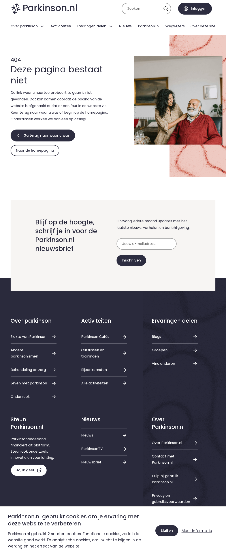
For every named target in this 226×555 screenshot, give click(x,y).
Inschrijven (131, 260)
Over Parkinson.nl (167, 442)
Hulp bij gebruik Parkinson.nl (165, 479)
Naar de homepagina (35, 150)
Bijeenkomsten (94, 369)
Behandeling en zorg (28, 369)
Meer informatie (197, 530)
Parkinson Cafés (95, 336)
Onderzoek (20, 396)
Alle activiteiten (94, 383)
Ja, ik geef (25, 470)
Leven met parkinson (29, 383)
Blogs (156, 336)
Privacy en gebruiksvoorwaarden (171, 498)
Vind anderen (163, 363)
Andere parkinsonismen (24, 353)
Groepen (160, 350)
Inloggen (199, 8)
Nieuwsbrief (91, 462)
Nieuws (87, 435)
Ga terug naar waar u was (46, 135)
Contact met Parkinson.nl (163, 459)
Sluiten (167, 530)
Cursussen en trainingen (92, 353)
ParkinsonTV (92, 448)
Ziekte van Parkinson (28, 336)
